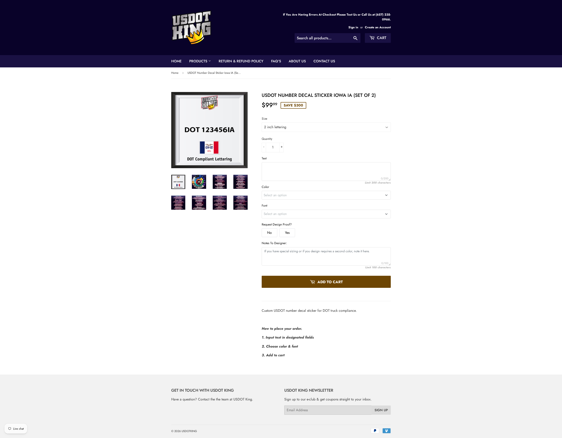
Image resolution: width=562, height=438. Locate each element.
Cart (381, 37)
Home (176, 61)
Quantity (267, 139)
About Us (297, 61)
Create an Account (378, 27)
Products (198, 61)
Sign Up (381, 410)
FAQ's (276, 61)
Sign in (353, 27)
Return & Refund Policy (241, 61)
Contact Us (324, 61)
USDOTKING (189, 431)
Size (264, 118)
